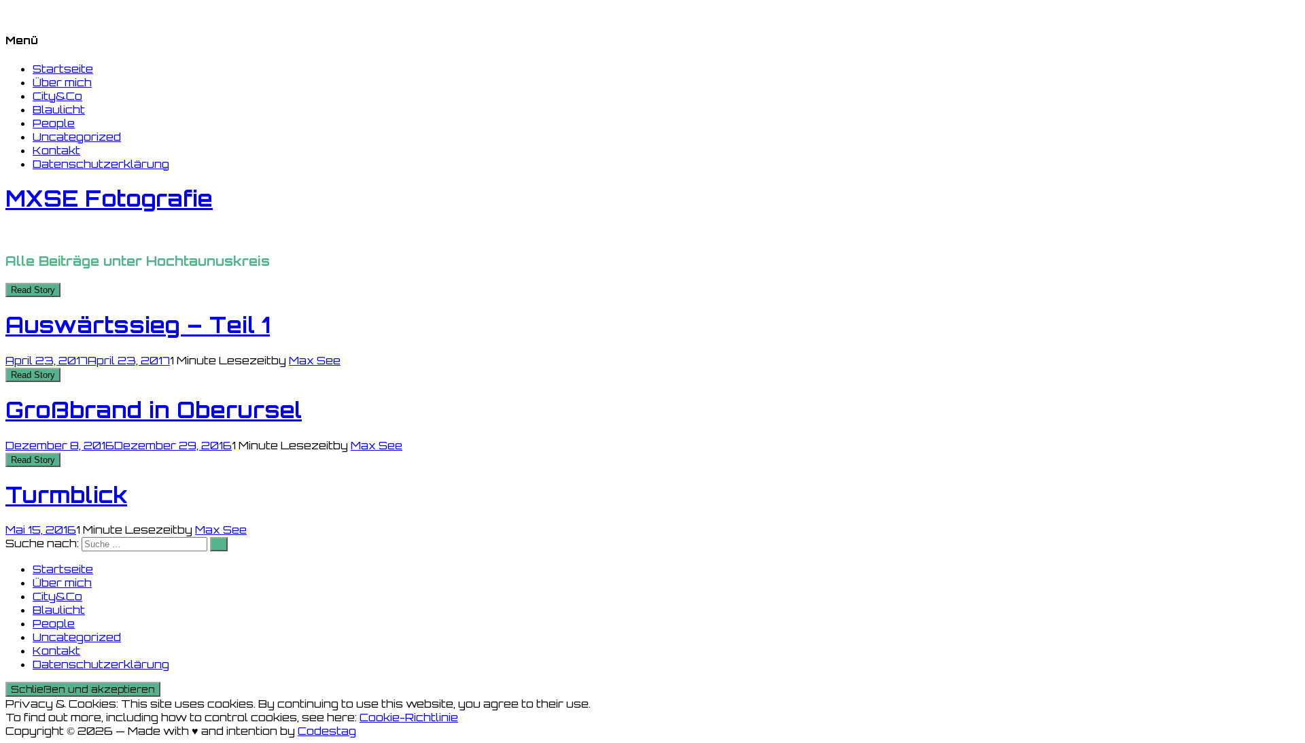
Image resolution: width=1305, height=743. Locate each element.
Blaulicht (59, 109)
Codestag (327, 731)
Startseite (63, 68)
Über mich (62, 82)
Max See (315, 360)
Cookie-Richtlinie (409, 717)
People (54, 123)
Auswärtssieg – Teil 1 (137, 325)
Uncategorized (77, 136)
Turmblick (66, 494)
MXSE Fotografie (109, 198)
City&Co (57, 96)
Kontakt (56, 150)
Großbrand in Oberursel (153, 410)
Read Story (33, 290)
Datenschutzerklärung (101, 164)
